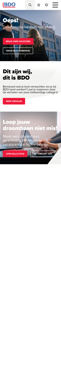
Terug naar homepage (18, 50)
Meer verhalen (14, 101)
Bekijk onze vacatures (18, 41)
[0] (38, 5)
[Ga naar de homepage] (9, 5)
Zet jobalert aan (42, 153)
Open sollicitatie (15, 153)
